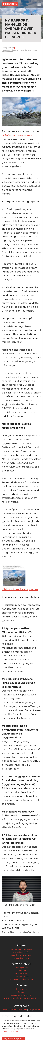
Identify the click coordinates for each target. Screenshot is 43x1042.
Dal (30, 1010)
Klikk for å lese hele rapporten (20, 589)
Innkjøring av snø (21, 958)
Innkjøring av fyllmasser (22, 949)
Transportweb (21, 974)
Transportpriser (21, 977)
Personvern (21, 989)
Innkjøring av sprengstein (21, 955)
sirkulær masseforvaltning (17, 135)
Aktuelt (11, 48)
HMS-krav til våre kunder (21, 979)
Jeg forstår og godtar (13, 1039)
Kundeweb (21, 971)
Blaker (13, 1010)
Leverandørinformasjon (21, 995)
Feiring (4, 48)
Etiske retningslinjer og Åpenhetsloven (21, 998)
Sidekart (21, 992)
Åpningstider (21, 968)
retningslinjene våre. (10, 1031)
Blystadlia (22, 1010)
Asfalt (5, 1010)
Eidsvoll (36, 1010)
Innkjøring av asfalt (21, 952)
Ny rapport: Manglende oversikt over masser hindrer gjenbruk (20, 50)
